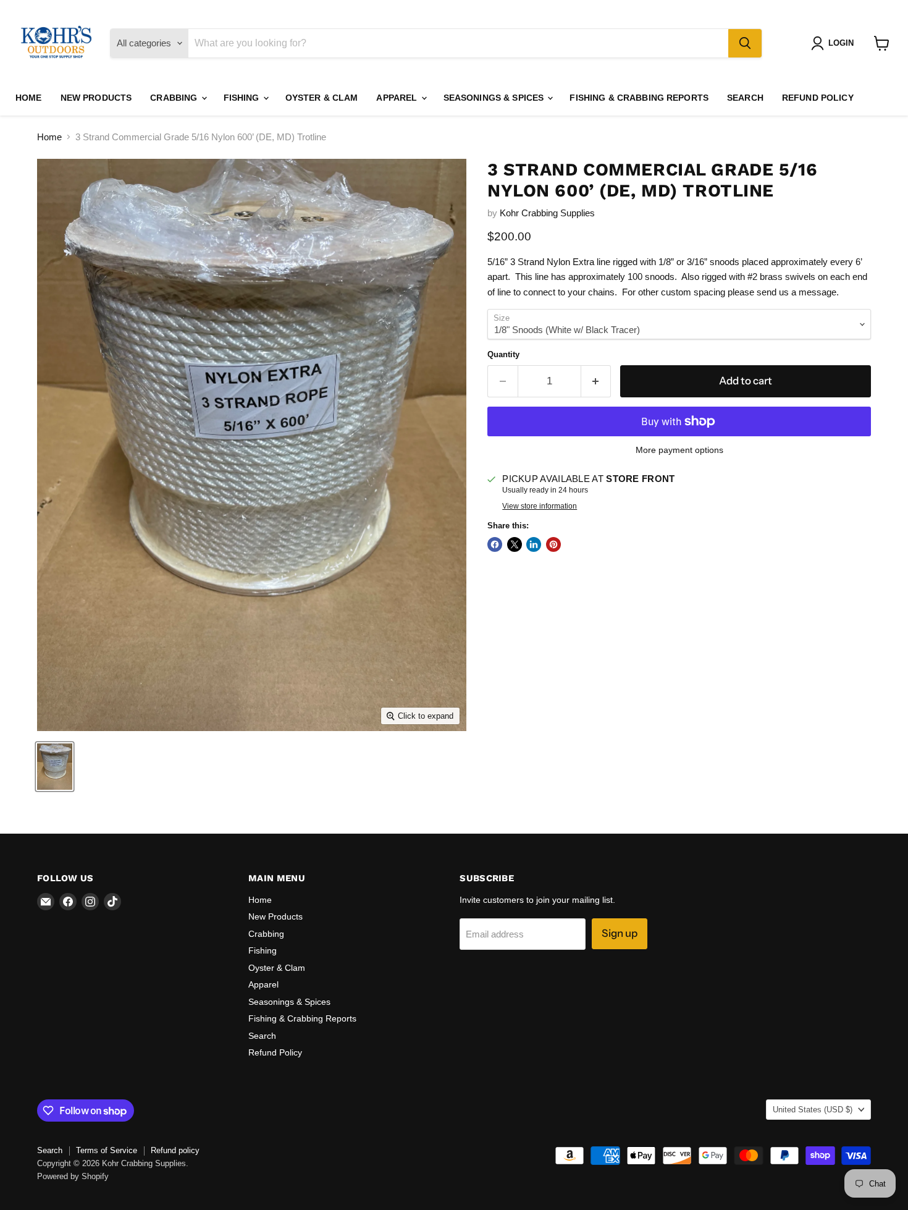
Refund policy (175, 1150)
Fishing (243, 98)
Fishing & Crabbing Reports (639, 98)
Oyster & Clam (321, 98)
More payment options (679, 450)
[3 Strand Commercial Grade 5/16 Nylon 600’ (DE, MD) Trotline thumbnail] (55, 766)
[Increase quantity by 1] (596, 381)
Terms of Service (106, 1150)
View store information (539, 506)
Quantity (503, 354)
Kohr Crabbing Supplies (547, 213)
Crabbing (175, 98)
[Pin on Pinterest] (553, 544)
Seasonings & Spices (495, 98)
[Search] (745, 43)
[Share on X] (514, 544)
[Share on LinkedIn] (533, 544)
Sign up (619, 933)
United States (812, 1109)
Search (745, 98)
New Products (96, 98)
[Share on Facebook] (494, 544)
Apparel (397, 98)
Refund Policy (818, 98)
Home (28, 98)
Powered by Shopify (73, 1176)
